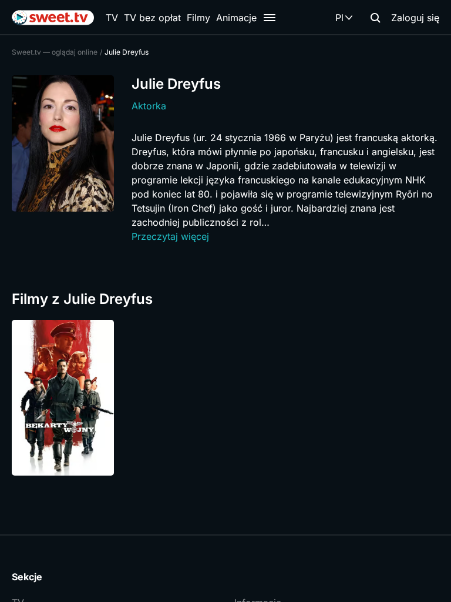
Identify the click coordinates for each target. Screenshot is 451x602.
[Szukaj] (375, 17)
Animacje (236, 18)
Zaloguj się (415, 18)
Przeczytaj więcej (170, 236)
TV (112, 18)
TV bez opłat (152, 18)
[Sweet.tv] (53, 17)
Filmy (198, 18)
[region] (225, 398)
